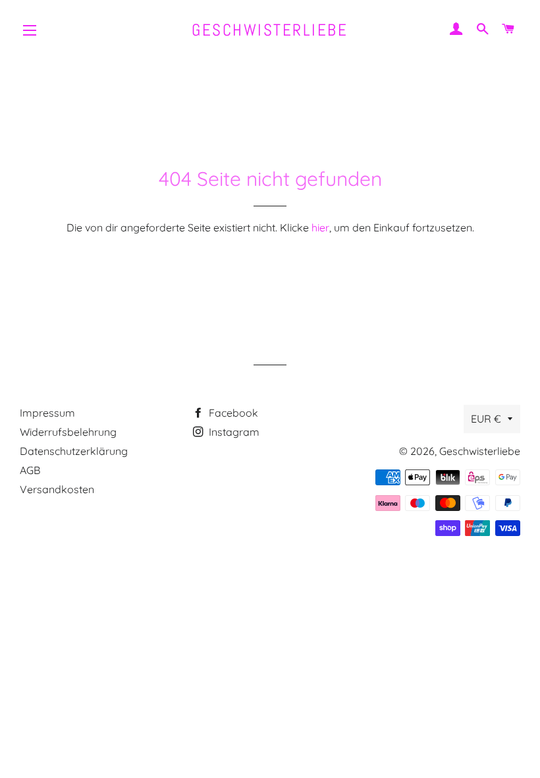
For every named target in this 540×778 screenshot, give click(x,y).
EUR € (486, 418)
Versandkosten (57, 489)
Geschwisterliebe (270, 30)
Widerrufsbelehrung (68, 431)
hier (320, 227)
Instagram (232, 431)
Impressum (47, 412)
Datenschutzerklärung (74, 451)
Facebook (232, 412)
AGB (30, 470)
